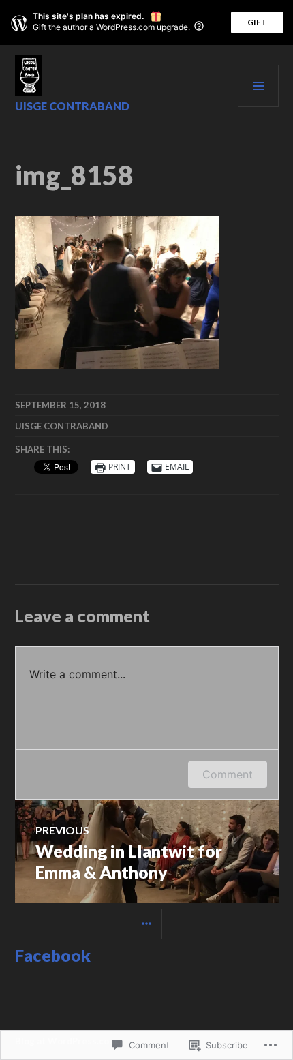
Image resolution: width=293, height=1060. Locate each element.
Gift (257, 22)
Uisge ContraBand (72, 106)
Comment (227, 774)
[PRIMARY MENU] (258, 86)
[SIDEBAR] (147, 924)
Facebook (53, 955)
